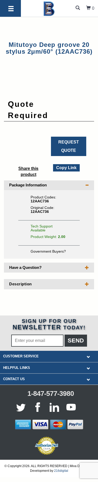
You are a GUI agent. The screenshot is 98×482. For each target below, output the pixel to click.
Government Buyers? (48, 251)
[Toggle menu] (11, 9)
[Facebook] (37, 407)
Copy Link (66, 167)
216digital (61, 471)
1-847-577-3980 (50, 393)
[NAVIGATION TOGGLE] (88, 356)
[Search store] (78, 8)
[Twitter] (22, 407)
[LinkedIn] (54, 407)
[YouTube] (71, 407)
